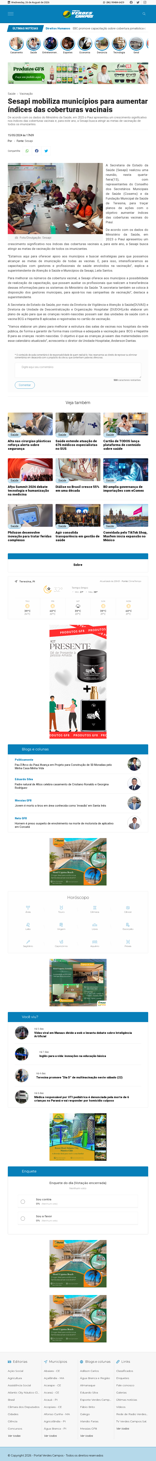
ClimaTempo (135, 581)
